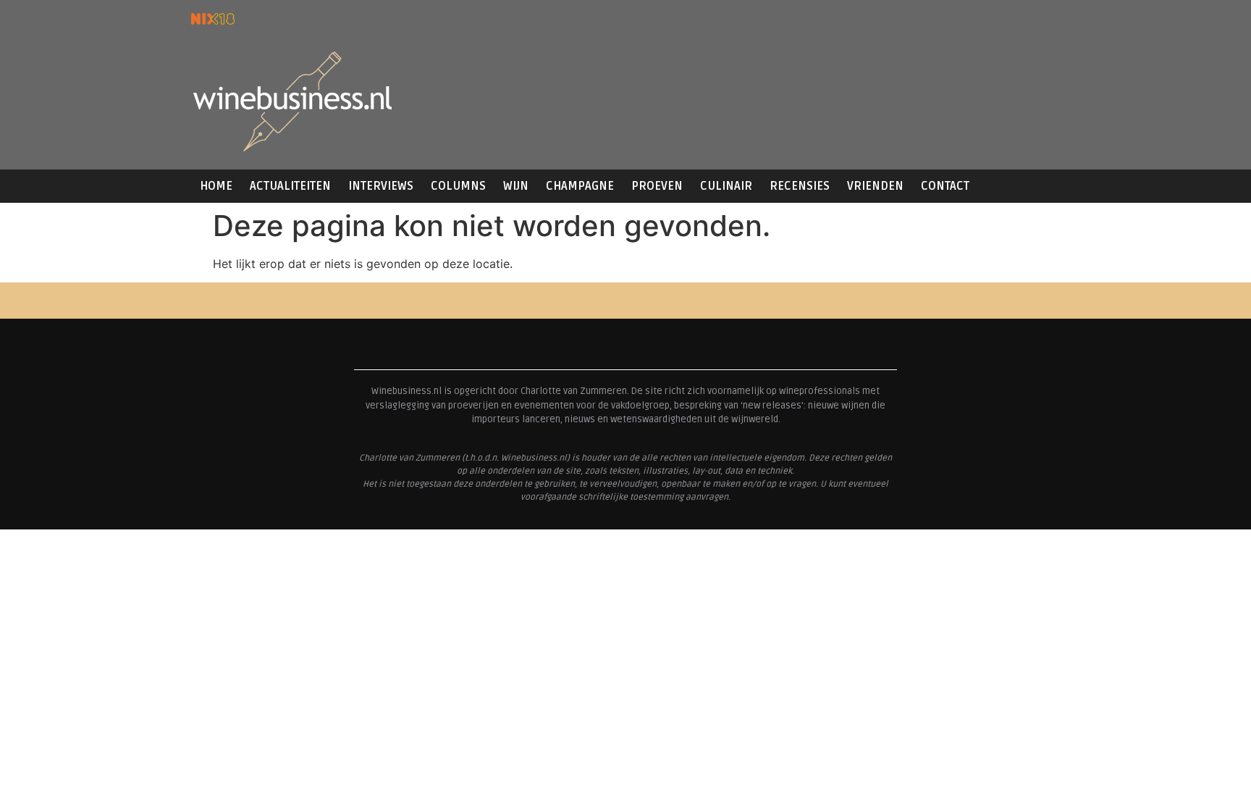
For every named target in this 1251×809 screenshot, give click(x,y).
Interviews (380, 186)
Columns (458, 186)
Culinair (726, 186)
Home (216, 186)
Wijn (515, 186)
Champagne (580, 186)
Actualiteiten (290, 186)
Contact (945, 186)
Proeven (657, 186)
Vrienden (875, 186)
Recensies (800, 186)
